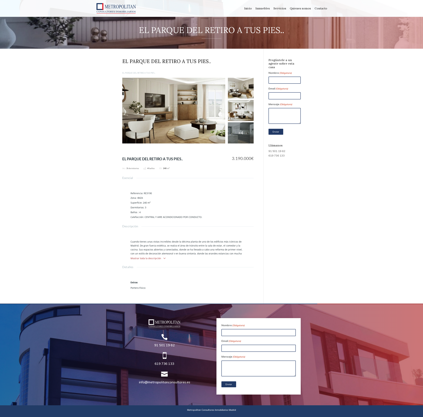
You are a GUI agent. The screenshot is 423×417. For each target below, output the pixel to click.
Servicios (279, 8)
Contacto (321, 8)
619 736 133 (277, 155)
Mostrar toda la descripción (146, 258)
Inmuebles (262, 8)
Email (278, 88)
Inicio (248, 8)
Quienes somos (300, 8)
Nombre (280, 72)
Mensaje (280, 104)
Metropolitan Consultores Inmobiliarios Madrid (211, 409)
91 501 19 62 (277, 151)
